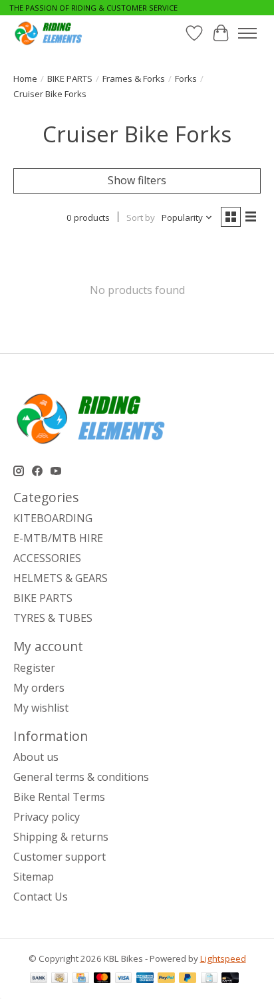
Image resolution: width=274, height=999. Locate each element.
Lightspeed (223, 958)
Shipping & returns (60, 836)
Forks (186, 78)
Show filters (137, 180)
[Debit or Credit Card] (230, 979)
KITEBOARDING (52, 518)
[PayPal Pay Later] (187, 979)
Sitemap (33, 876)
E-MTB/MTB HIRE (58, 538)
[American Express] (145, 979)
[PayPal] (166, 979)
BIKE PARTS (69, 78)
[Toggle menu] (247, 33)
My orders (39, 687)
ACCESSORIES (47, 558)
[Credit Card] (80, 979)
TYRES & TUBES (52, 618)
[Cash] (59, 979)
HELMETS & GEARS (60, 578)
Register (34, 667)
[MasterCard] (102, 979)
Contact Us (40, 896)
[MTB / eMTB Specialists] (50, 33)
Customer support (59, 856)
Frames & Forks (133, 78)
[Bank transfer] (38, 979)
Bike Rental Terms (59, 796)
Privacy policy (46, 816)
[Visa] (123, 979)
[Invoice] (209, 979)
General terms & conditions (81, 777)
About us (36, 757)
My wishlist (40, 707)
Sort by (140, 217)
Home (25, 78)
